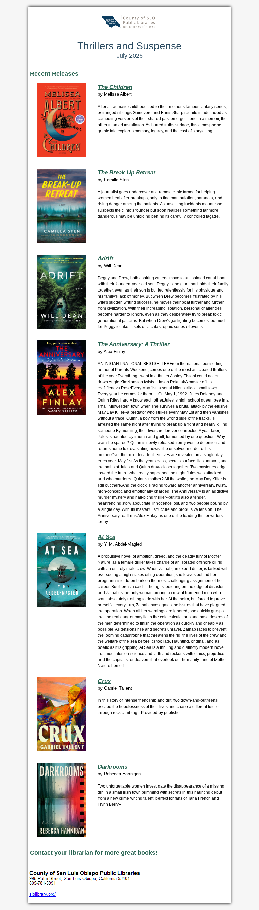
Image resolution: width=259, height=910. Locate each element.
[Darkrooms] (61, 835)
